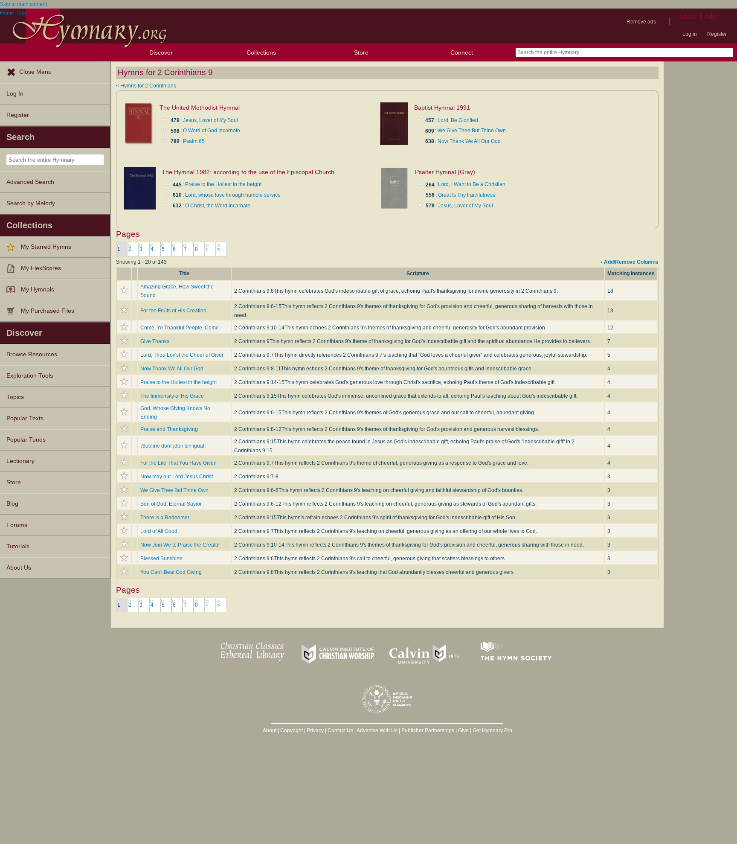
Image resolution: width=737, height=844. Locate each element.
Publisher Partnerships (427, 730)
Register (717, 34)
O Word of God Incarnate (211, 131)
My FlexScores (41, 268)
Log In (14, 93)
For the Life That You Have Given (178, 463)
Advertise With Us (377, 730)
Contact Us (340, 730)
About (269, 730)
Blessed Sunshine (161, 559)
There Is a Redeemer (164, 518)
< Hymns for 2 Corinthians (146, 86)
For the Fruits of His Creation (173, 311)
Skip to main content (23, 4)
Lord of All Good (158, 531)
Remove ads (641, 22)
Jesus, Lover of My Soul (210, 120)
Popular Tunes (26, 440)
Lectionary (20, 461)
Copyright (291, 730)
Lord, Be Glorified (458, 120)
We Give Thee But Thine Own (472, 131)
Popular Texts (25, 418)
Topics (15, 397)
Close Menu (35, 72)
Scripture (417, 273)
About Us (18, 568)
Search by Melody (30, 203)
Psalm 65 (194, 141)
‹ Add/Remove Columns (630, 262)
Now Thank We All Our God (469, 141)
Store (361, 52)
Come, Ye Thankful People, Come (179, 328)
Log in (689, 34)
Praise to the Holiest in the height (223, 184)
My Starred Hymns (46, 247)
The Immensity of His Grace (172, 396)
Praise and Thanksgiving (169, 429)
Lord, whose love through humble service (233, 195)
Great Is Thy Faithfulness (466, 195)
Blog (12, 504)
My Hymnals (37, 289)
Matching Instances (631, 273)
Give (463, 730)
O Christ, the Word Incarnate (217, 206)
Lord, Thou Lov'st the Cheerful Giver (181, 355)
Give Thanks (154, 341)
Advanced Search (30, 182)
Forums (16, 525)
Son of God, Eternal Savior (171, 504)
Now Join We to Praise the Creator (180, 545)
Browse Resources (31, 354)
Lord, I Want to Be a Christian (471, 184)
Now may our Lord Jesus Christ (176, 477)
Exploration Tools (29, 376)
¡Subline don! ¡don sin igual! (173, 446)
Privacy (315, 730)
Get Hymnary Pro (492, 730)
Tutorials (17, 546)
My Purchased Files (47, 311)
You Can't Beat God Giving (171, 572)
